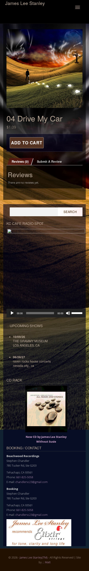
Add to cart (26, 143)
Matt (48, 562)
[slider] (78, 313)
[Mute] (68, 313)
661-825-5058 (24, 477)
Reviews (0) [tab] (20, 161)
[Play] (12, 313)
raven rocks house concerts (32, 361)
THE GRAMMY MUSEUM (30, 341)
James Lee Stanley (25, 3)
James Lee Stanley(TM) (34, 557)
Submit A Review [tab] (49, 161)
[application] (46, 313)
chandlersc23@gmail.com (31, 482)
